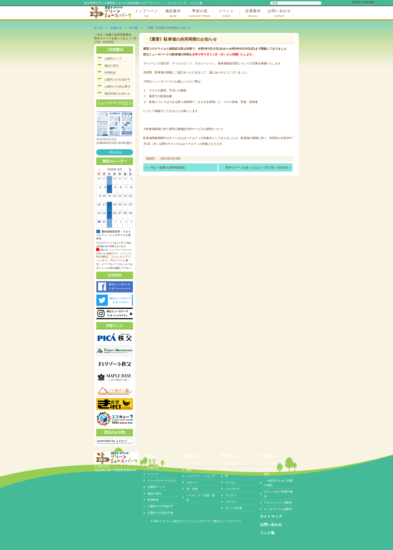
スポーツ (192, 482)
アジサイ (231, 495)
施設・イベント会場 (199, 469)
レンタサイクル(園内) (278, 509)
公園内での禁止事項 (117, 86)
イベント (226, 13)
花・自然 (192, 488)
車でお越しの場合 (275, 463)
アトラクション (196, 463)
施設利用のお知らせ (117, 93)
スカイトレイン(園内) (278, 502)
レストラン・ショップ (200, 475)
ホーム (98, 27)
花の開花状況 (233, 463)
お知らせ (116, 27)
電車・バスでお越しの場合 (278, 472)
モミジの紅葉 (233, 508)
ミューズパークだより (161, 480)
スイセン (231, 482)
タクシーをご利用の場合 (278, 494)
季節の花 (199, 13)
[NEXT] (129, 169)
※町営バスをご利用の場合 (278, 483)
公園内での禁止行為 (160, 512)
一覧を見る (114, 152)
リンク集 (196, 3)
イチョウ (231, 501)
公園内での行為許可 (117, 79)
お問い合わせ (279, 13)
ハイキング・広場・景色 (200, 497)
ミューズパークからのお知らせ (161, 465)
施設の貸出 (111, 65)
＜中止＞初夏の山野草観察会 (166, 167)
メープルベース (111, 264)
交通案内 (253, 13)
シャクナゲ (232, 488)
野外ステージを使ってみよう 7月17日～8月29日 (257, 167)
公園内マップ (113, 58)
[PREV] (100, 169)
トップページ (146, 13)
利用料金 (110, 72)
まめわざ (121, 440)
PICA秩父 (102, 256)
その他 (133, 27)
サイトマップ (177, 3)
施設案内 (173, 13)
